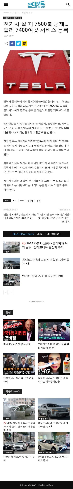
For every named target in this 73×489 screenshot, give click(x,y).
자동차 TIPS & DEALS (47, 452)
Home (6, 12)
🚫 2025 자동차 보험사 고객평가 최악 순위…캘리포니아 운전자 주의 (19, 426)
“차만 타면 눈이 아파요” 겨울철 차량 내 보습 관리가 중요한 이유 (53, 218)
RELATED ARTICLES (23, 234)
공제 (38, 200)
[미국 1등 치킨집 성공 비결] (19, 330)
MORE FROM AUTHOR (48, 234)
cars (22, 200)
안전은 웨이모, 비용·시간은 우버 (42, 276)
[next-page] (11, 292)
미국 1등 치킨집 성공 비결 (17, 344)
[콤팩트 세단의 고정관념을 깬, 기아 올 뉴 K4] (11, 263)
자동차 (15, 12)
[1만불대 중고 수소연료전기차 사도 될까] (54, 443)
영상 (8, 312)
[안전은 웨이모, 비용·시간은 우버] (11, 280)
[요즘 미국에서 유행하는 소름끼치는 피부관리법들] (54, 364)
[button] (5, 4)
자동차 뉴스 (27, 12)
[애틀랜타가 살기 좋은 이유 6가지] (19, 364)
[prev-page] (5, 292)
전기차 (30, 200)
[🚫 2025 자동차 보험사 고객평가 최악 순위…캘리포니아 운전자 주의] (11, 247)
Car (14, 200)
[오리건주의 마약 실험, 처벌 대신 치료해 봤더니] (54, 330)
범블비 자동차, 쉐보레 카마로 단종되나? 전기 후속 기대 (19, 216)
